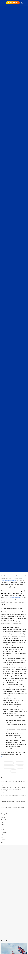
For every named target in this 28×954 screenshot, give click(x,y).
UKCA (14, 771)
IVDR (13, 233)
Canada (3, 817)
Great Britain (19, 763)
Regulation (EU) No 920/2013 (15, 744)
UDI (2, 834)
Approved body (8, 763)
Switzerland (4, 832)
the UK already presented (13, 598)
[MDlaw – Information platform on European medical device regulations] (2, 2)
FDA (2, 822)
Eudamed (3, 820)
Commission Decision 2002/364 (16, 716)
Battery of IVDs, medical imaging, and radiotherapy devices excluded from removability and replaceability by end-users (14, 789)
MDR (15, 233)
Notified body (4, 829)
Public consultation (9, 767)
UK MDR (20, 767)
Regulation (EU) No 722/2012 (15, 733)
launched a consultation (8, 580)
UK (2, 837)
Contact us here (6, 757)
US (2, 842)
